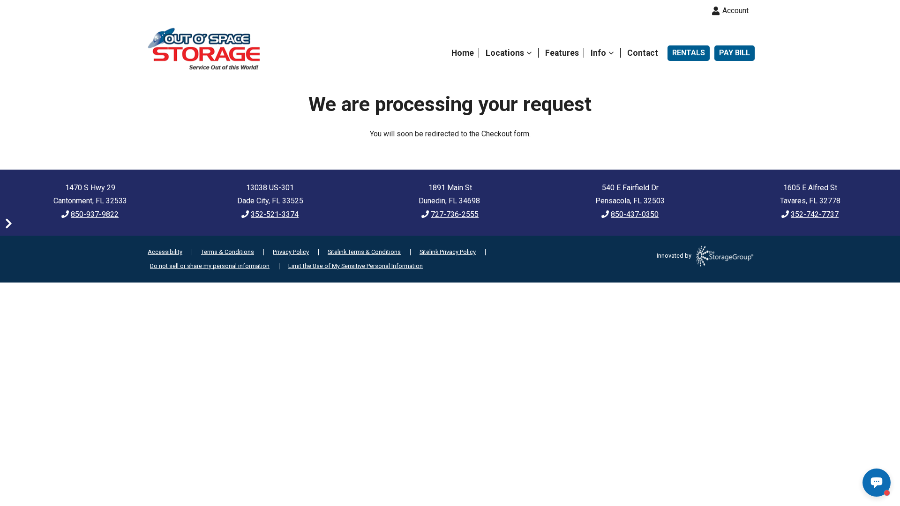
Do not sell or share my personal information (210, 265)
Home (462, 53)
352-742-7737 (815, 214)
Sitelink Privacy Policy (448, 251)
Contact (642, 53)
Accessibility (165, 251)
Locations (505, 53)
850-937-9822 (95, 214)
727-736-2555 (455, 214)
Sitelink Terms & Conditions (364, 251)
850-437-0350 (635, 214)
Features (562, 53)
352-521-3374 (275, 214)
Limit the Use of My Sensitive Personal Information (355, 265)
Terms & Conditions (227, 251)
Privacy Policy (291, 251)
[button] (8, 222)
